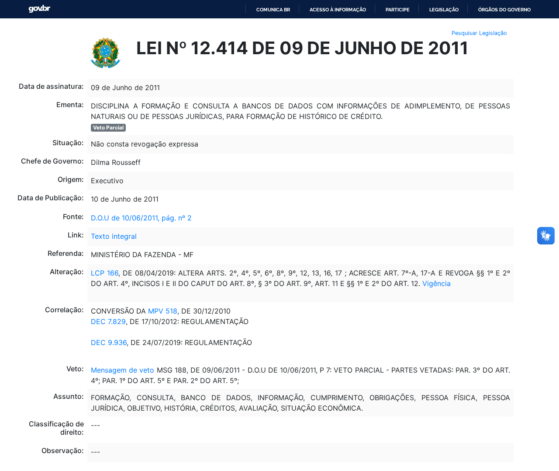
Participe (398, 10)
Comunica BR (273, 10)
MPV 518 (161, 311)
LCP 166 (104, 273)
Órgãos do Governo (504, 10)
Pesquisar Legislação (479, 33)
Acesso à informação (338, 10)
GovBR (39, 9)
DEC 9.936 (109, 342)
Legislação (444, 10)
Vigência (436, 283)
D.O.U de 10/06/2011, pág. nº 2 (141, 217)
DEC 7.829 (108, 321)
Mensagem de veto (122, 370)
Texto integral (114, 236)
